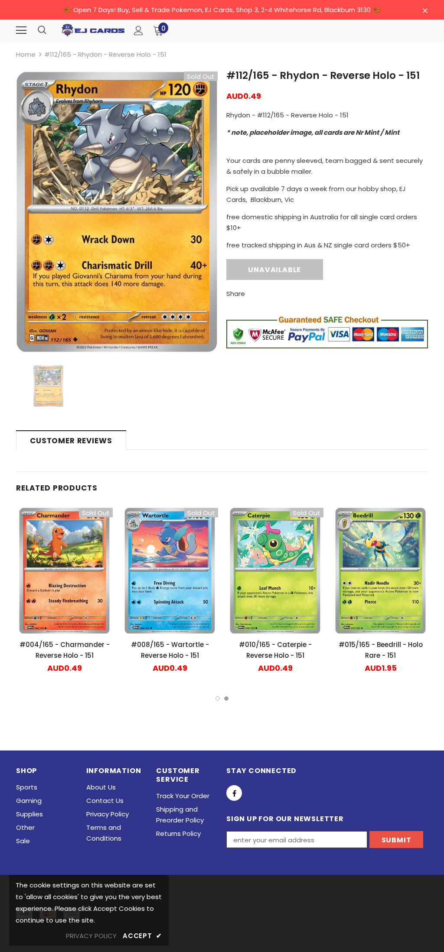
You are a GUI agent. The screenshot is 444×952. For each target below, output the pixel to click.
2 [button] (226, 698)
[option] (117, 211)
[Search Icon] (42, 30)
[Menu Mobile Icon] (21, 30)
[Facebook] (234, 793)
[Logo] (93, 30)
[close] (425, 10)
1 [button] (217, 698)
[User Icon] (138, 30)
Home (26, 54)
